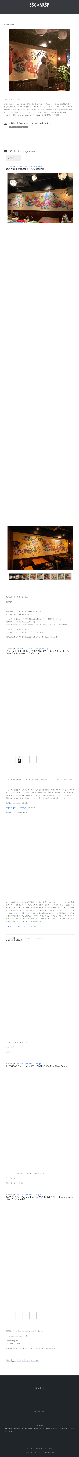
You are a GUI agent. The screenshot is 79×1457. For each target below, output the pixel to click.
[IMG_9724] (54, 577)
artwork (32, 166)
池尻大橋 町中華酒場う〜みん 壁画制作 (25, 169)
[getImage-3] (33, 759)
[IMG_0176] (33, 1316)
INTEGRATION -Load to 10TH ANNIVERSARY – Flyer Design (36, 1066)
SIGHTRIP (29, 1448)
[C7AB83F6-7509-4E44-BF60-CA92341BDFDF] (12, 577)
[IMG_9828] (61, 577)
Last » (36, 1360)
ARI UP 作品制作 (14, 940)
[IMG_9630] (33, 577)
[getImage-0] (12, 759)
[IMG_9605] (40, 577)
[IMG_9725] (47, 577)
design (38, 649)
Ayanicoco (19, 166)
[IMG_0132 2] (19, 1316)
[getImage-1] (19, 759)
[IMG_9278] (19, 577)
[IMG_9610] (26, 577)
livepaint (39, 1195)
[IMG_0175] (26, 1316)
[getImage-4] (26, 759)
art (27, 166)
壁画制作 (39, 166)
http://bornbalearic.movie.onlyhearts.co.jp (22, 926)
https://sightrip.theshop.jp (16, 808)
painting (45, 649)
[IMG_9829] (67, 577)
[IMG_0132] (12, 1316)
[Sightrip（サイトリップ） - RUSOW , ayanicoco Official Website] (39, 5)
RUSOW (39, 1448)
